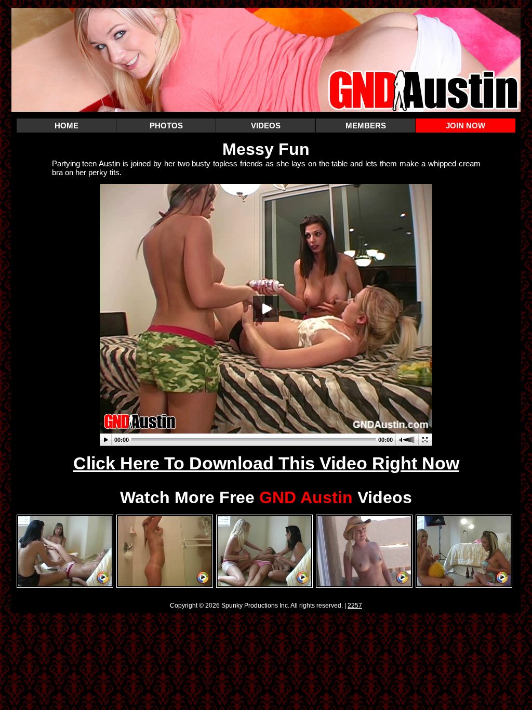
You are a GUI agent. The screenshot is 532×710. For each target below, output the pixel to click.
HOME (66, 125)
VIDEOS (266, 125)
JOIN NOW (465, 125)
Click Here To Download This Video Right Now (266, 463)
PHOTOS (166, 125)
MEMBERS (365, 125)
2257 (355, 605)
